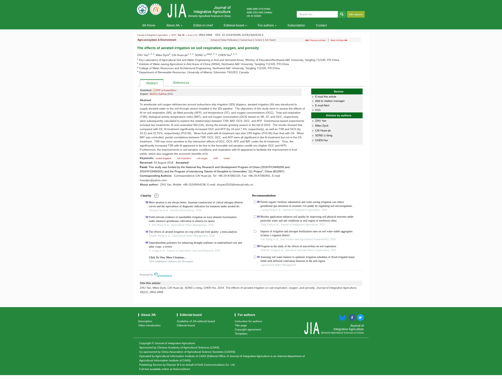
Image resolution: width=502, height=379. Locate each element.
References (181, 82)
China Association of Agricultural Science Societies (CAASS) (198, 351)
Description (145, 321)
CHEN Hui (321, 140)
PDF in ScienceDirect (166, 90)
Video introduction (149, 325)
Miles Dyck (321, 125)
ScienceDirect (181, 369)
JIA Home (148, 25)
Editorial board (234, 25)
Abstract (151, 83)
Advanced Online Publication (224, 40)
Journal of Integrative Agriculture (152, 35)
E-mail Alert (322, 105)
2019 (173, 35)
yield (215, 158)
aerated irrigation (164, 158)
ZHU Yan (320, 120)
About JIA (173, 25)
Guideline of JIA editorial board (196, 321)
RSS (318, 110)
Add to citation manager (330, 100)
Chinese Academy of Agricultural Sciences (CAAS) (188, 347)
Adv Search (270, 40)
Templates (241, 333)
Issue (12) (192, 35)
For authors (266, 25)
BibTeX (153, 94)
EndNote (163, 94)
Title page (241, 325)
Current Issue (246, 40)
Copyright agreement (248, 329)
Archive (258, 40)
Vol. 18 (180, 35)
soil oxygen (202, 158)
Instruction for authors (248, 321)
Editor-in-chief (203, 25)
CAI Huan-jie (323, 130)
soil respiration (183, 158)
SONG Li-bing (323, 135)
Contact (321, 25)
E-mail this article (325, 96)
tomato (226, 158)
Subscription (296, 25)
